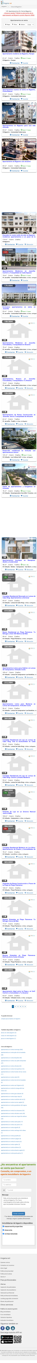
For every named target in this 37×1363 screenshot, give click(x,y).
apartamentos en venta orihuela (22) (11, 1066)
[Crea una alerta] (22, 24)
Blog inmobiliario (6, 1311)
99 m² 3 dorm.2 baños (18, 637)
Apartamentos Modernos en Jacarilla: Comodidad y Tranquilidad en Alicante (19, 344)
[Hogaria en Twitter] (8, 1329)
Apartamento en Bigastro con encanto (17, 161)
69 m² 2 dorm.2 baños (19, 601)
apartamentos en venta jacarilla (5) (11, 1135)
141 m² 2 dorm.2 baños (18, 456)
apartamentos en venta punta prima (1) (12, 1153)
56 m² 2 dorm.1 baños (20, 566)
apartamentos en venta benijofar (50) (11, 1058)
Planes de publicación (7, 1301)
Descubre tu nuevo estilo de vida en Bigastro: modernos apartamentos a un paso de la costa (19, 236)
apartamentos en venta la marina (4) (11, 1141)
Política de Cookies (6, 1274)
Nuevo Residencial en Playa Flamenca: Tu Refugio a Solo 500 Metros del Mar (19, 633)
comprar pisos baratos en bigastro (10, 1018)
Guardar (25, 63)
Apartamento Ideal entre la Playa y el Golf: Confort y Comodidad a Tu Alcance (19, 992)
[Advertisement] (18, 192)
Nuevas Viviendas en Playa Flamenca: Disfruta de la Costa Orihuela (19, 956)
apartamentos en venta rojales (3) (10, 1144)
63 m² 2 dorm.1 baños (17, 95)
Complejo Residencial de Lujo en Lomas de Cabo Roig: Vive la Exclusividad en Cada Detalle (19, 741)
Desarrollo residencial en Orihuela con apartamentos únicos (19, 451)
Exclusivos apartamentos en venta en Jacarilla (19, 308)
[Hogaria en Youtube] (13, 1328)
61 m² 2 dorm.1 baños (17, 59)
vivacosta (8, 1230)
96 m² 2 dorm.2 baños (20, 709)
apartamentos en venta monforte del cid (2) (13, 1099)
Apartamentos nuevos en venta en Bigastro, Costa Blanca (19, 90)
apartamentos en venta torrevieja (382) (12, 1049)
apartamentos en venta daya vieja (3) (11, 1096)
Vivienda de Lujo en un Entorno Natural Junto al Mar (19, 812)
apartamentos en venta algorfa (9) (10, 1127)
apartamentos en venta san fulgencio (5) (12, 1085)
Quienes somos (5, 1262)
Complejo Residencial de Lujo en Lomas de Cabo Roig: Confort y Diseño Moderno (19, 776)
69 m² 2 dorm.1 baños (17, 167)
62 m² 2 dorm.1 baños (15, 420)
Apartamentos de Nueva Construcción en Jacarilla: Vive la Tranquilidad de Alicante (19, 415)
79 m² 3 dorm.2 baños (20, 348)
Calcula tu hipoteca (6, 1317)
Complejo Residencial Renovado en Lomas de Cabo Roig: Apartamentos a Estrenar (19, 597)
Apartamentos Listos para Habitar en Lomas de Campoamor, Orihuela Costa (19, 669)
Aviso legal (4, 1268)
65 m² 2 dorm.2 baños (17, 997)
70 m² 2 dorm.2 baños (15, 853)
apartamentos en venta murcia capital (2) (12, 1102)
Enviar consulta (18, 1213)
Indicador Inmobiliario (7, 1320)
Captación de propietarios (8, 1290)
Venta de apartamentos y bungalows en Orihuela (19, 487)
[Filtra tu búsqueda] (14, 24)
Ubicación (30, 244)
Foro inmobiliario (6, 1314)
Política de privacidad (7, 1271)
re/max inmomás (11, 1234)
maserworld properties (14, 1226)
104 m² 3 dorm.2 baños (16, 817)
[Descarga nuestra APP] (11, 1339)
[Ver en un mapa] (7, 24)
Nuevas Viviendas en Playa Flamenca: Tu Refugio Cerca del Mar (19, 920)
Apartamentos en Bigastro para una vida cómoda (19, 126)
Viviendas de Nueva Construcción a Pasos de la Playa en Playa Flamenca (19, 884)
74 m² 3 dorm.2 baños (20, 276)
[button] (16, 7)
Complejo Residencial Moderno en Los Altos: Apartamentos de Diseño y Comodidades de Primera (19, 849)
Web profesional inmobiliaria (9, 1295)
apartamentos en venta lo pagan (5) (11, 1138)
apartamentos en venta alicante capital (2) (13, 1150)
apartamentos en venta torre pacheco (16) (12, 1069)
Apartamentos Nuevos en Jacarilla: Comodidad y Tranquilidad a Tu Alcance (19, 379)
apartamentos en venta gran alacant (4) (12, 1093)
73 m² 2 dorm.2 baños (18, 961)
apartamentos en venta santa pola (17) (12, 1121)
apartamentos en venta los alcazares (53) (12, 1110)
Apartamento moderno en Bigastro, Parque (18, 54)
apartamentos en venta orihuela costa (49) (13, 1113)
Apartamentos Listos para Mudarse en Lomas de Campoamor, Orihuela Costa (19, 705)
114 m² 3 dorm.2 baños (11, 240)
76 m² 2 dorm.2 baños (20, 492)
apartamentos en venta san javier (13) (11, 1124)
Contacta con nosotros (7, 1265)
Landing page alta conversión (9, 1298)
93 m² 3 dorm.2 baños (19, 745)
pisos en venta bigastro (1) (8, 1038)
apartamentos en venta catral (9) (10, 1077)
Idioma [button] (3, 1277)
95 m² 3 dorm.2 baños (20, 312)
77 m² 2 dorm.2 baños (18, 925)
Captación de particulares (8, 1287)
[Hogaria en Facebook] (3, 1328)
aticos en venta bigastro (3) (8, 1032)
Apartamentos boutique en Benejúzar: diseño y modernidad (19, 561)
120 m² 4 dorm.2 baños (18, 889)
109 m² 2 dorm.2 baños (20, 673)
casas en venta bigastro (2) (8, 1035)
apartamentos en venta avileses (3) (11, 1147)
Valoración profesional (7, 1293)
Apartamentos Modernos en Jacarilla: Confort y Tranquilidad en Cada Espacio (19, 272)
